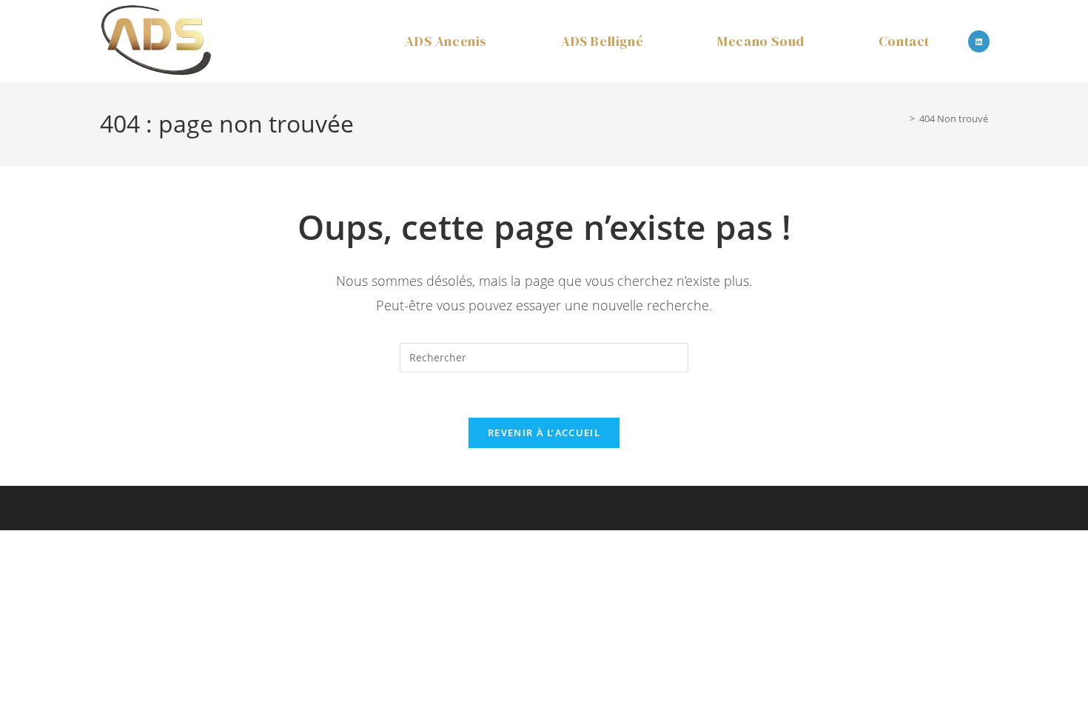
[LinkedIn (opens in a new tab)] (979, 41)
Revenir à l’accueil (544, 432)
